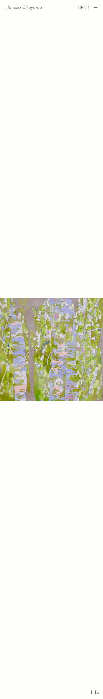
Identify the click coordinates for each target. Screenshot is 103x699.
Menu (83, 8)
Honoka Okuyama (23, 7)
